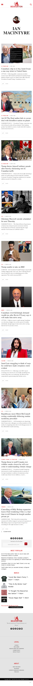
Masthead (16, 668)
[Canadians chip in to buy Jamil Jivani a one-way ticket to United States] (16, 53)
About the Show (16, 666)
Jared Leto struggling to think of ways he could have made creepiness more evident (16, 365)
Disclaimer (16, 646)
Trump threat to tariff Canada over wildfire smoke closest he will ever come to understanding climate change (16, 464)
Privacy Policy (16, 651)
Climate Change (5, 459)
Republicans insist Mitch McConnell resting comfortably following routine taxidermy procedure (15, 416)
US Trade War (4, 66)
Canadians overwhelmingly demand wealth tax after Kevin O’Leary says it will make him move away (16, 315)
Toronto (3, 506)
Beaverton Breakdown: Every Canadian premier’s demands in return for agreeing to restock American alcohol (16, 559)
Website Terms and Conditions (16, 648)
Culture (3, 360)
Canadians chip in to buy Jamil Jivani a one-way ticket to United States (16, 69)
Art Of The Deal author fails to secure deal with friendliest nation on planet (16, 119)
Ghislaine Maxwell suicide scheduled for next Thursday (16, 220)
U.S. (2, 216)
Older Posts (7, 531)
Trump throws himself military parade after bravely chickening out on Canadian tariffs (16, 168)
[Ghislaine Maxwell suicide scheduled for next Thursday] (16, 202)
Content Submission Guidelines (16, 670)
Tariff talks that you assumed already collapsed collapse (15, 568)
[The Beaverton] (16, 4)
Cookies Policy (16, 650)
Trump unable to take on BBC (13, 267)
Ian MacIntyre (16, 30)
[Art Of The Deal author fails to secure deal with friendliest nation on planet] (16, 102)
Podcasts (16, 671)
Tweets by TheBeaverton (9, 606)
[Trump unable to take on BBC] (16, 251)
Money (2, 310)
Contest (16, 645)
